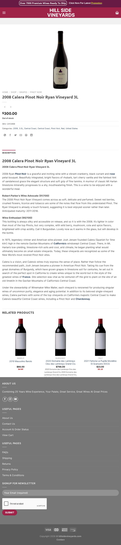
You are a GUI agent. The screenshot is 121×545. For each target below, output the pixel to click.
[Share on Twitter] (15, 135)
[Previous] (2, 347)
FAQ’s (5, 452)
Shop (14, 92)
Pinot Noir (36, 92)
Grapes (23, 92)
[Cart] (117, 12)
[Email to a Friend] (20, 135)
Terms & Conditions (13, 475)
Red (62, 128)
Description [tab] (8, 153)
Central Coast (30, 128)
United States (72, 128)
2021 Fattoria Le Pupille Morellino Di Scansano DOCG (100, 362)
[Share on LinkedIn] (31, 135)
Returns (6, 463)
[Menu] (4, 12)
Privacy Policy (10, 469)
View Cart (7, 435)
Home (5, 92)
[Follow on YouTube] (15, 399)
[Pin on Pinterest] (26, 135)
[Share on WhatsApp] (5, 135)
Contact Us (8, 423)
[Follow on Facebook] (5, 399)
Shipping (7, 458)
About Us (7, 417)
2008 (15, 128)
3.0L (21, 128)
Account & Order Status (15, 429)
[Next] (118, 347)
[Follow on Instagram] (10, 399)
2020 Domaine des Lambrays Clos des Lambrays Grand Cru (60, 362)
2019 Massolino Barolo (20, 361)
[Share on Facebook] (10, 135)
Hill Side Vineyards (60, 12)
